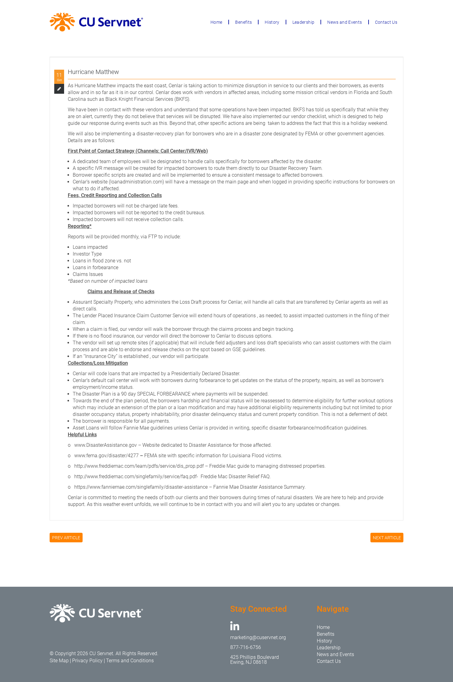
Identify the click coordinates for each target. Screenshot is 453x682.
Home (216, 22)
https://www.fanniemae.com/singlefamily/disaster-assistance (141, 487)
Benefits (243, 22)
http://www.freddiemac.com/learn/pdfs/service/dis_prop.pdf (139, 466)
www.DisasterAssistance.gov (105, 445)
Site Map (59, 661)
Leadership (303, 22)
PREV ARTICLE (66, 537)
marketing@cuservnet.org (258, 637)
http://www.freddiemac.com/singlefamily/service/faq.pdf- (136, 476)
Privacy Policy (87, 661)
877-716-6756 (245, 647)
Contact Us (386, 22)
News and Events (344, 22)
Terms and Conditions (130, 661)
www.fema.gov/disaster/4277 (106, 455)
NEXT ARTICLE (387, 537)
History (272, 22)
